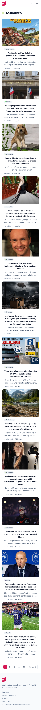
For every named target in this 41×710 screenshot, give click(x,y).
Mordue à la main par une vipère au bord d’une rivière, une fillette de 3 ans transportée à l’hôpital (20, 426)
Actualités (9, 154)
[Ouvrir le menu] (37, 3)
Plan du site (6, 702)
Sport (8, 580)
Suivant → (32, 667)
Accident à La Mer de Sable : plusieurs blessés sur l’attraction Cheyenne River (20, 56)
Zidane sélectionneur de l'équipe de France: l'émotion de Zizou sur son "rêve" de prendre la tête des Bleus (20, 587)
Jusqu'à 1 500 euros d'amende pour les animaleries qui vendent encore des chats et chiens (20, 161)
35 (24, 667)
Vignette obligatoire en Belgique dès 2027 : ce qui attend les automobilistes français (20, 374)
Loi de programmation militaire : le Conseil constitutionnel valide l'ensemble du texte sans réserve (20, 108)
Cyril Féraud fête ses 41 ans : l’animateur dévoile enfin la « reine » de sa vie (20, 266)
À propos (5, 692)
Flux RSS (5, 698)
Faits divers (10, 49)
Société (8, 102)
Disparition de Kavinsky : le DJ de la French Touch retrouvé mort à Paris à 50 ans (20, 534)
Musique (9, 312)
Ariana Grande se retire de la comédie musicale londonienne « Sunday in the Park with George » (20, 213)
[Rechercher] (32, 4)
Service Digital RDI (9, 695)
